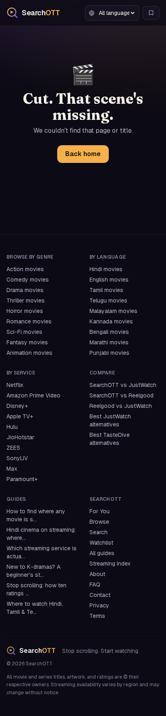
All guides (101, 553)
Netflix (14, 385)
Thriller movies (25, 300)
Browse (99, 521)
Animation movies (29, 352)
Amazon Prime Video (33, 395)
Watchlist (101, 542)
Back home (83, 154)
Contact (99, 595)
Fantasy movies (27, 342)
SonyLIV (17, 458)
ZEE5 (13, 447)
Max (11, 468)
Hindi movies (105, 269)
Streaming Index (110, 563)
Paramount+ (21, 479)
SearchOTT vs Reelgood (121, 395)
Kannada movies (111, 321)
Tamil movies (106, 290)
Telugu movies (108, 300)
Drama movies (25, 290)
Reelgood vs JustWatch (120, 405)
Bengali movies (109, 331)
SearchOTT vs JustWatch (122, 385)
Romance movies (29, 321)
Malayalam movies (113, 311)
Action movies (25, 269)
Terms (97, 615)
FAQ (94, 584)
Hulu (12, 426)
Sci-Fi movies (24, 331)
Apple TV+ (19, 416)
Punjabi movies (109, 352)
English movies (109, 279)
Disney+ (17, 405)
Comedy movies (27, 279)
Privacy (99, 605)
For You (99, 511)
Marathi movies (109, 342)
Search (98, 532)
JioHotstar (20, 437)
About (97, 574)
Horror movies (24, 311)
